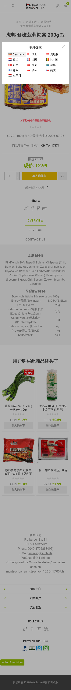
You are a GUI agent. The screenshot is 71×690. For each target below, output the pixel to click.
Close (63, 46)
